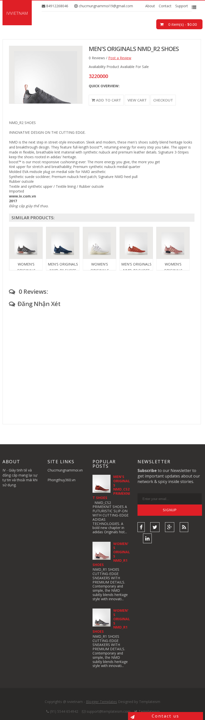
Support (181, 6)
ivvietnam (17, 13)
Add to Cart (108, 100)
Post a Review (119, 58)
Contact (165, 6)
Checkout (163, 100)
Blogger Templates (101, 701)
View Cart (137, 100)
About (150, 6)
